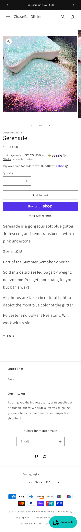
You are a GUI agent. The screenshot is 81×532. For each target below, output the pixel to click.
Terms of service (41, 517)
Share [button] (10, 335)
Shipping (7, 159)
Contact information (30, 523)
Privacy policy (22, 517)
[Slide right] (49, 125)
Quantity (8, 173)
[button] (8, 16)
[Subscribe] (60, 441)
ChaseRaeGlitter (25, 511)
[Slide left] (32, 125)
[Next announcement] (73, 5)
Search (12, 379)
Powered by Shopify (44, 511)
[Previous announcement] (7, 5)
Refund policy (65, 511)
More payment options (41, 215)
